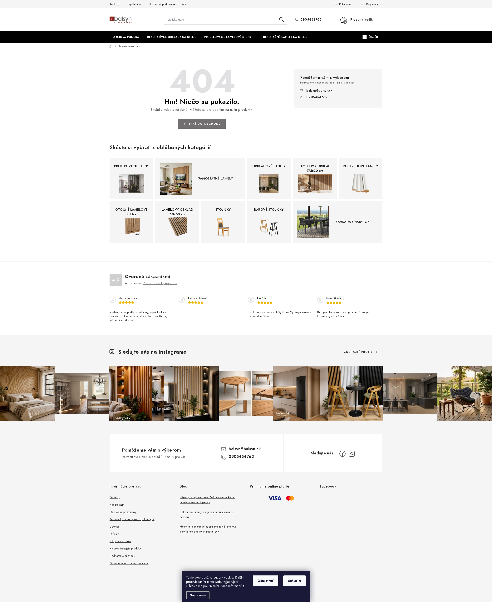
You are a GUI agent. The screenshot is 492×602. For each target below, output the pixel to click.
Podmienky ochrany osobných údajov (132, 519)
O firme (114, 534)
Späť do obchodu (205, 124)
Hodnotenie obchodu (122, 556)
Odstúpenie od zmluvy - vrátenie (129, 563)
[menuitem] (126, 37)
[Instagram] (352, 454)
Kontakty (115, 4)
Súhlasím (294, 581)
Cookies (114, 527)
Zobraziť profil (358, 352)
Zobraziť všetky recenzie (160, 283)
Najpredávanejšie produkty (126, 548)
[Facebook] (342, 454)
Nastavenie (198, 595)
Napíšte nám (134, 4)
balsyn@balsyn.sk (319, 90)
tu (244, 586)
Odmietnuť (265, 581)
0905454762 (310, 20)
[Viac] (371, 37)
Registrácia (373, 4)
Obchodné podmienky (162, 4)
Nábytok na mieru (120, 541)
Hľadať (281, 20)
